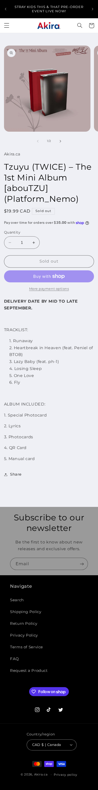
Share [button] (16, 474)
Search (17, 600)
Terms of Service (26, 647)
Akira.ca (41, 774)
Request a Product (29, 670)
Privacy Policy (24, 635)
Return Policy (23, 623)
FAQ (14, 659)
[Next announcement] (92, 9)
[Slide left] (37, 141)
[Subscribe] (82, 564)
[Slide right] (60, 141)
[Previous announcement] (5, 9)
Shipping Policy (25, 612)
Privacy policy (65, 774)
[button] (6, 25)
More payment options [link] (49, 289)
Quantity (12, 232)
